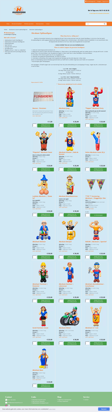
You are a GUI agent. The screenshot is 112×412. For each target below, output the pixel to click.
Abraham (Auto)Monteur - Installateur (94, 285)
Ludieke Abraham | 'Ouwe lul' (42, 197)
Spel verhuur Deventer (38, 401)
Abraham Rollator (39, 242)
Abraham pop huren (28, 23)
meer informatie (37, 116)
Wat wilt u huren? (10, 38)
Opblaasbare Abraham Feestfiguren (15, 42)
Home (8, 23)
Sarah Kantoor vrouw (40, 328)
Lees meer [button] (52, 409)
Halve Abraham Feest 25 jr (95, 152)
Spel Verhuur (8, 45)
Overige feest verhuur (11, 46)
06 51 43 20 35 (11, 400)
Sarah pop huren (40, 23)
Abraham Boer (38, 370)
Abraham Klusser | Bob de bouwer (68, 153)
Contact (48, 23)
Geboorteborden (9, 43)
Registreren (105, 1)
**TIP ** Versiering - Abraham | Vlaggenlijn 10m (95, 197)
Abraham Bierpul (65, 242)
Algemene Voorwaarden (64, 399)
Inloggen (99, 1)
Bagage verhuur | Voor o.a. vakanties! (15, 50)
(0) (91, 1)
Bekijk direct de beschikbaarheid (45, 125)
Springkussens (9, 48)
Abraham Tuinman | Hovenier (40, 285)
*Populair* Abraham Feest (42, 152)
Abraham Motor (65, 328)
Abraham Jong (64, 108)
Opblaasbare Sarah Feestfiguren (14, 40)
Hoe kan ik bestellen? (17, 23)
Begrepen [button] (104, 409)
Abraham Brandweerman (68, 196)
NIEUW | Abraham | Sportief (95, 242)
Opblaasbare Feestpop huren (40, 403)
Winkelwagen (10, 33)
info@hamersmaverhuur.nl (15, 402)
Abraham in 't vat (91, 328)
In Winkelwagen (98, 215)
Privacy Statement (63, 401)
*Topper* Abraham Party (94, 108)
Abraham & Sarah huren (39, 399)
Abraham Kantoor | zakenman (66, 285)
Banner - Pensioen (39, 108)
